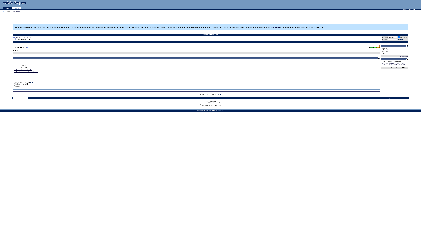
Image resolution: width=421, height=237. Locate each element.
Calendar (356, 42)
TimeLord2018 (385, 65)
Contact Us (360, 98)
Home (13, 11)
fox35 (402, 63)
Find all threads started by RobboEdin (26, 72)
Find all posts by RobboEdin (23, 70)
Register (62, 42)
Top (407, 98)
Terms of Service (401, 98)
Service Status (368, 98)
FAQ (140, 42)
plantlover (395, 64)
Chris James (387, 63)
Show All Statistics (403, 56)
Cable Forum (18, 37)
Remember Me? (404, 37)
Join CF (415, 9)
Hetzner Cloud (220, 110)
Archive (382, 98)
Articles (17, 8)
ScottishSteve (402, 64)
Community (236, 42)
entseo (398, 63)
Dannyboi (393, 63)
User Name (385, 37)
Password (384, 39)
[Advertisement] (394, 4)
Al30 (383, 63)
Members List (27, 37)
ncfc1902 (390, 64)
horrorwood (384, 64)
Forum (7, 8)
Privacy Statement (390, 98)
